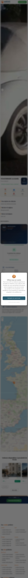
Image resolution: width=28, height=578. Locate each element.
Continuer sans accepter (14, 302)
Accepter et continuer (14, 298)
